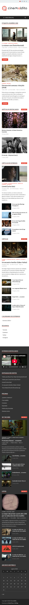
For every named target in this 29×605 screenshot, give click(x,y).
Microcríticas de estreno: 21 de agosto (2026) (19, 213)
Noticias (9, 83)
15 (21, 580)
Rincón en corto (5, 438)
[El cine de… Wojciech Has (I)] (14, 145)
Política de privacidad (7, 408)
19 (11, 583)
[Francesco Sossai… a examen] (14, 421)
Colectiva (8, 511)
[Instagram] (26, 1)
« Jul (3, 594)
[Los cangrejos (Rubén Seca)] (6, 288)
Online (3, 260)
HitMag (16, 603)
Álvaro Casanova (13, 47)
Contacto (4, 403)
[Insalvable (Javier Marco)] (6, 481)
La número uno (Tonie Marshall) (13, 45)
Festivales (9, 184)
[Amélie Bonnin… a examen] (6, 472)
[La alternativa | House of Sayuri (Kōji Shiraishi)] (6, 305)
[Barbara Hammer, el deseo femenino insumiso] (14, 120)
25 (7, 587)
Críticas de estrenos (13, 43)
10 (3, 580)
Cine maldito (12, 89)
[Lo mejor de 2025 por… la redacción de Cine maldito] (6, 529)
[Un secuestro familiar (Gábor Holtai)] (14, 250)
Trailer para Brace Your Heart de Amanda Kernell (14, 376)
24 (3, 587)
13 (14, 580)
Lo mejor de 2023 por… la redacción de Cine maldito (19, 555)
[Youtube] (20, 1)
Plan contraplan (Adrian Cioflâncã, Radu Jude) (18, 464)
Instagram (5, 337)
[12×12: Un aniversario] (6, 546)
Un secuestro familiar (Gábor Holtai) (14, 262)
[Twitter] (24, 1)
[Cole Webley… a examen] (6, 456)
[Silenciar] (23, 367)
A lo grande (4, 43)
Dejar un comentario (22, 47)
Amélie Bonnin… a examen (19, 472)
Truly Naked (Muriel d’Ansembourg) (17, 280)
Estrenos (4, 83)
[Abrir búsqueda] (25, 17)
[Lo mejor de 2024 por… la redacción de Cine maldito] (6, 538)
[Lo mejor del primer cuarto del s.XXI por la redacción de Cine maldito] (14, 495)
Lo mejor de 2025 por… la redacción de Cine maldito (19, 530)
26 (11, 587)
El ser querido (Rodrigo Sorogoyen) (18, 204)
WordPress (11, 603)
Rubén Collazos (14, 442)
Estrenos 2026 (6, 320)
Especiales (4, 405)
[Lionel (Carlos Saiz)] (14, 174)
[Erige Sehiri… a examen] (6, 297)
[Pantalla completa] (25, 367)
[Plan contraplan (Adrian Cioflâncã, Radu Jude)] (6, 464)
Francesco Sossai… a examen (12, 440)
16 (25, 580)
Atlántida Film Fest (12, 183)
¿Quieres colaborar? (7, 397)
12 (11, 580)
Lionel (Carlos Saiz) (8, 186)
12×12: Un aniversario (18, 546)
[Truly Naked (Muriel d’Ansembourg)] (6, 280)
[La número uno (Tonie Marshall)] (14, 34)
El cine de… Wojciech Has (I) (10, 155)
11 (7, 580)
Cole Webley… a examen (18, 455)
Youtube (5, 330)
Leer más (4, 59)
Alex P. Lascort (15, 264)
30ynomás (4, 437)
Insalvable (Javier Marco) (19, 481)
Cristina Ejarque (15, 188)
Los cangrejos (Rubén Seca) (19, 288)
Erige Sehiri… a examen (18, 296)
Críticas (18, 259)
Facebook (5, 332)
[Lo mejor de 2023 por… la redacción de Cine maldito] (6, 555)
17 (3, 583)
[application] (14, 361)
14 (18, 580)
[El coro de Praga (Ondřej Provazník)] (6, 221)
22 (21, 583)
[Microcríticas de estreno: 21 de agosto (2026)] (6, 212)
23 (25, 583)
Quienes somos (6, 411)
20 (14, 583)
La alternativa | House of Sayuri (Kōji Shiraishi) (18, 306)
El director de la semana (17, 437)
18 (7, 583)
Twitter (4, 335)
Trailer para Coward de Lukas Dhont (11, 379)
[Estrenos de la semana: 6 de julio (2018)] (14, 73)
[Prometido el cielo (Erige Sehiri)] (6, 229)
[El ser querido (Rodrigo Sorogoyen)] (6, 204)
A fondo (4, 259)
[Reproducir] (4, 367)
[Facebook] (22, 1)
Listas (13, 511)
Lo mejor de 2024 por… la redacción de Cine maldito (19, 538)
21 (18, 583)
